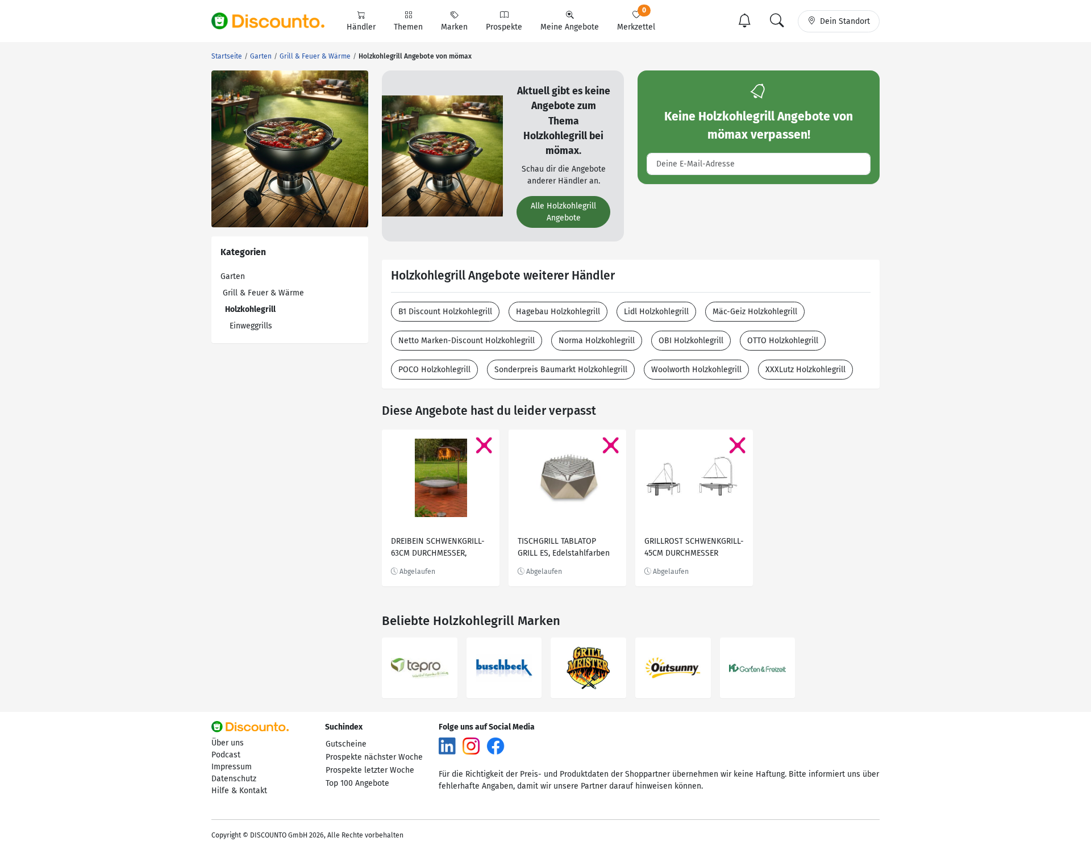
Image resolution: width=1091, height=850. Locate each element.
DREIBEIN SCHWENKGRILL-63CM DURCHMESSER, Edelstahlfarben (438, 548)
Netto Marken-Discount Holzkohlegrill (466, 340)
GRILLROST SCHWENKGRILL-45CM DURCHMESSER (694, 547)
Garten (232, 276)
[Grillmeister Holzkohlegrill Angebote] (588, 668)
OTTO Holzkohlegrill (782, 340)
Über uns (227, 743)
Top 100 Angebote (357, 783)
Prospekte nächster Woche (374, 757)
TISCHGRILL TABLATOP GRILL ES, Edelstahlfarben (564, 547)
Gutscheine (346, 744)
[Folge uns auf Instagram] (471, 746)
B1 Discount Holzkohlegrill (445, 311)
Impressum (231, 767)
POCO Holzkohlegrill (434, 369)
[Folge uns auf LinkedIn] (447, 746)
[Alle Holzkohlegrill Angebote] (442, 155)
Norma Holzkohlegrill (597, 340)
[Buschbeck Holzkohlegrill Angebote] (504, 668)
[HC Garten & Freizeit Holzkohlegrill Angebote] (757, 668)
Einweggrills (251, 326)
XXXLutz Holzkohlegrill (805, 369)
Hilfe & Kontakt (239, 790)
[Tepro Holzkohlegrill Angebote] (419, 668)
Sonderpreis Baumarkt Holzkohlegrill (560, 369)
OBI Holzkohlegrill (691, 340)
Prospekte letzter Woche (370, 770)
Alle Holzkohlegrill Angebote (563, 212)
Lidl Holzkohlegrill (656, 311)
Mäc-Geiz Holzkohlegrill (755, 311)
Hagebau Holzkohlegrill (558, 311)
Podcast (225, 755)
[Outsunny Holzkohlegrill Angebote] (673, 668)
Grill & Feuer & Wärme (263, 293)
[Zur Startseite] (274, 21)
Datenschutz (233, 779)
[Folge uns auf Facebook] (495, 746)
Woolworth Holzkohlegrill (696, 369)
